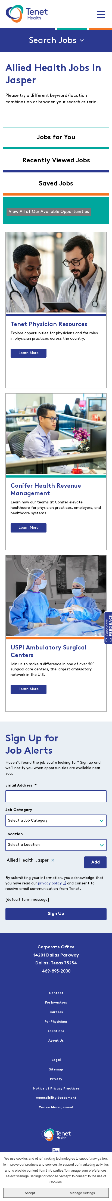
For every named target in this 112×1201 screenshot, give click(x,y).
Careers (56, 1012)
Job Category (18, 810)
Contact (56, 993)
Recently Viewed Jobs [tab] (56, 160)
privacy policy (50, 883)
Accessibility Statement (56, 1098)
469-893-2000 (56, 971)
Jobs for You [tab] (56, 137)
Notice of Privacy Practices (56, 1088)
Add (95, 862)
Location (14, 834)
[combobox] (56, 821)
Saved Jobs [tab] (56, 184)
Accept (30, 1192)
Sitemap (56, 1069)
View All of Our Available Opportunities (49, 212)
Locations (56, 1031)
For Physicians (56, 1021)
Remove (53, 860)
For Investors (56, 1002)
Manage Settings (82, 1192)
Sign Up (56, 914)
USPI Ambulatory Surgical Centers (49, 652)
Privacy (56, 1079)
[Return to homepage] (26, 13)
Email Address (21, 786)
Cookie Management (56, 1107)
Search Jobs (53, 40)
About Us (56, 1040)
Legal (56, 1060)
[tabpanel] (56, 210)
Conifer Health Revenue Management (46, 490)
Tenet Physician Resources (49, 324)
